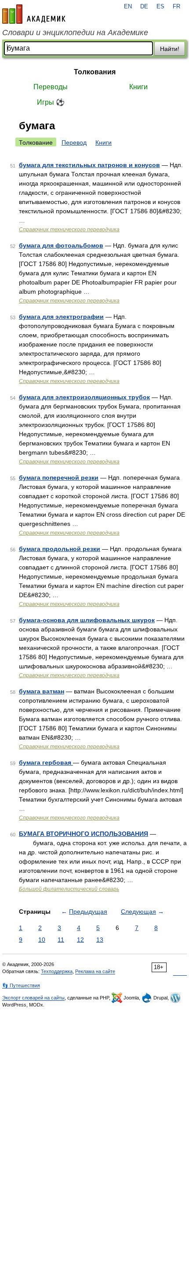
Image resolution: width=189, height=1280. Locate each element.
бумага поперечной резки (58, 477)
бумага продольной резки (59, 548)
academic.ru (33, 14)
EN (128, 7)
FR (176, 7)
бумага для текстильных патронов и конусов (89, 164)
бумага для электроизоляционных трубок (84, 397)
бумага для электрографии (61, 316)
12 (80, 939)
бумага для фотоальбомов (61, 245)
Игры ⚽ (51, 102)
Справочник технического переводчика (69, 229)
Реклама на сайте (95, 971)
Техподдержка (57, 971)
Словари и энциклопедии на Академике (75, 32)
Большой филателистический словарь (69, 889)
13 (99, 939)
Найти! (169, 48)
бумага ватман (41, 691)
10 (41, 939)
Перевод (74, 142)
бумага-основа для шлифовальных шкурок (87, 620)
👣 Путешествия (21, 985)
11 (61, 939)
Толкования (95, 72)
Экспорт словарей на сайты (33, 997)
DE (144, 7)
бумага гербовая (46, 762)
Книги (138, 87)
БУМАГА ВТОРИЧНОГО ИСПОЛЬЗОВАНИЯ (83, 833)
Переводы (50, 87)
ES (160, 7)
